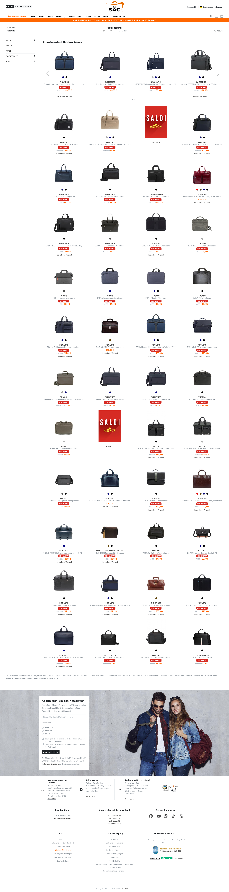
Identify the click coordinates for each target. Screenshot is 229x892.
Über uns (62, 839)
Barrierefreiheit (62, 861)
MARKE (9, 45)
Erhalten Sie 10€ (118, 16)
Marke (105, 16)
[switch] (173, 790)
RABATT (9, 61)
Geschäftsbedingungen (114, 853)
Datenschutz (114, 857)
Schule (88, 16)
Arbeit (79, 16)
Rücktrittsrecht (114, 846)
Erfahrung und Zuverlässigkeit (63, 843)
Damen (41, 16)
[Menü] (178, 785)
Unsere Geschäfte (63, 846)
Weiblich (48, 730)
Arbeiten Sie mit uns (63, 850)
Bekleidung (60, 16)
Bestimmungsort (213, 7)
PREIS (8, 40)
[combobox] (19, 31)
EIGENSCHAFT (12, 56)
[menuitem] (20, 40)
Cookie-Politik (114, 861)
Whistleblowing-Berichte (63, 857)
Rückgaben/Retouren (114, 850)
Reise (32, 16)
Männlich (48, 727)
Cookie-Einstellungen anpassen (114, 871)
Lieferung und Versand (114, 843)
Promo (97, 16)
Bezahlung (114, 839)
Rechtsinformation (127, 889)
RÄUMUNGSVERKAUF (17, 16)
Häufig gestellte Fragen (63, 853)
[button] (132, 99)
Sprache (191, 7)
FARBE (8, 51)
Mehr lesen (52, 798)
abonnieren (50, 752)
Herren (50, 16)
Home (104, 31)
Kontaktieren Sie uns (62, 818)
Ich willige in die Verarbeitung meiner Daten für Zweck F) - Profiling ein (64, 745)
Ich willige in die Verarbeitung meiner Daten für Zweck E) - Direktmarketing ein (64, 740)
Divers (47, 733)
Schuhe (71, 16)
